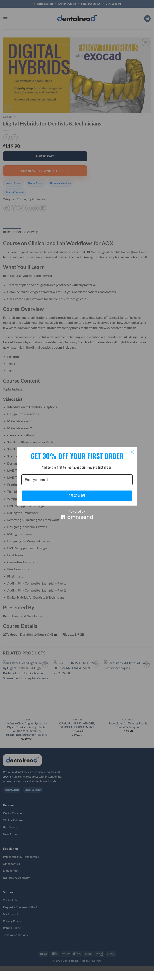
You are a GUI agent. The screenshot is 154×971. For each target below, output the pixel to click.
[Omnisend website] (77, 515)
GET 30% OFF (77, 495)
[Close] (132, 452)
